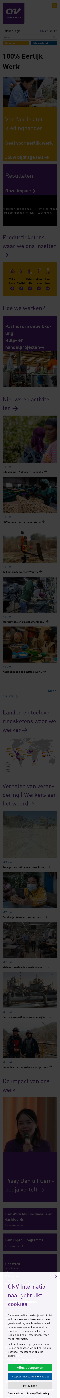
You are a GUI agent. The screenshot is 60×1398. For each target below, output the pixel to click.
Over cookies (15, 1393)
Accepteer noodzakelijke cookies (30, 1376)
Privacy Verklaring (38, 1393)
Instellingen (30, 1385)
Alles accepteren (30, 1367)
